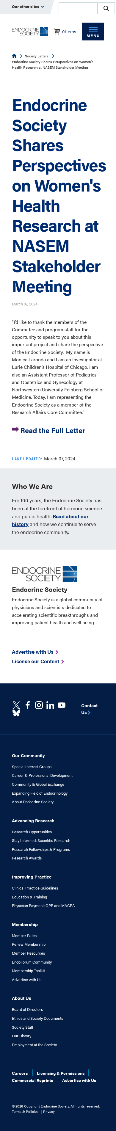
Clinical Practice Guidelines (35, 888)
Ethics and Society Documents (37, 1018)
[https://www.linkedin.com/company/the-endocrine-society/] (50, 705)
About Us (21, 998)
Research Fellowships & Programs (41, 849)
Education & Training (29, 897)
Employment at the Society (34, 1044)
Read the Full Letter (52, 430)
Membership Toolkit (28, 970)
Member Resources (28, 953)
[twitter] (16, 705)
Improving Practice (31, 876)
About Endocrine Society (33, 801)
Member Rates (24, 935)
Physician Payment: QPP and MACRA (43, 905)
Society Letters (36, 56)
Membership (25, 924)
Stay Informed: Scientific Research (41, 840)
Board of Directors (27, 1009)
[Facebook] (27, 705)
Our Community (28, 755)
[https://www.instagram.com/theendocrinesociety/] (39, 705)
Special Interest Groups (31, 766)
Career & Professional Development (42, 775)
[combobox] (78, 8)
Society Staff (22, 1027)
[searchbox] (78, 9)
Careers (20, 1073)
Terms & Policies (25, 1111)
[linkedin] (61, 705)
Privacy (49, 1111)
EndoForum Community (32, 962)
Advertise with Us (26, 979)
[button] (106, 8)
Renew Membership (29, 944)
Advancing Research (33, 820)
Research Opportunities (32, 831)
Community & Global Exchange (38, 784)
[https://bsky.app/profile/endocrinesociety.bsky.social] (16, 713)
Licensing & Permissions (60, 1073)
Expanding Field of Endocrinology (40, 793)
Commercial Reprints (32, 1080)
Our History (21, 1035)
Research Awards (27, 858)
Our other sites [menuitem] (26, 6)
